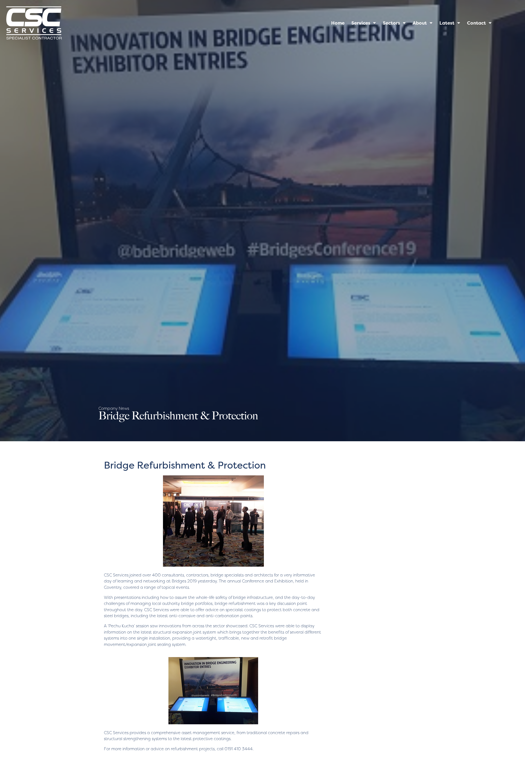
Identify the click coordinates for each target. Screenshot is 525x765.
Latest (446, 23)
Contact (476, 23)
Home (338, 23)
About (420, 23)
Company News (113, 408)
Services (360, 23)
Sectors (391, 23)
